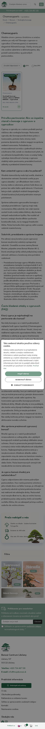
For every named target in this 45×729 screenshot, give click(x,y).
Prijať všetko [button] (23, 374)
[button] (22, 385)
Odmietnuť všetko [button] (23, 380)
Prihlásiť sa (11, 725)
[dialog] (22, 364)
